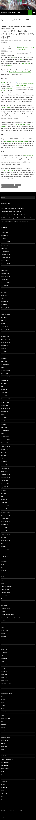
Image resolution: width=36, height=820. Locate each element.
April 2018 (4, 389)
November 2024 (5, 242)
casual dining (12, 26)
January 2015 (4, 509)
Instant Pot (4, 671)
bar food (3, 564)
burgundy (3, 583)
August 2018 (4, 380)
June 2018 (3, 383)
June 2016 (3, 455)
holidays (3, 661)
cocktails (8, 28)
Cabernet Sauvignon (6, 586)
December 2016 (5, 436)
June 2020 (3, 317)
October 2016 (4, 443)
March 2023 (4, 270)
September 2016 (5, 446)
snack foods (4, 746)
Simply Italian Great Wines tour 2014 (20, 72)
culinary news (4, 630)
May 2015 (3, 496)
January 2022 (4, 298)
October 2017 (4, 405)
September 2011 (5, 540)
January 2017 (4, 433)
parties (3, 699)
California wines (5, 592)
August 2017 (4, 411)
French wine (4, 652)
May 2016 (3, 458)
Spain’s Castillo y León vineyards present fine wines (14, 221)
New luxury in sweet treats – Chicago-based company (15, 214)
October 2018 (4, 374)
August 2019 (4, 345)
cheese (18, 26)
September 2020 (5, 314)
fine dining (4, 639)
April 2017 (4, 424)
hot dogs (3, 668)
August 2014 (4, 524)
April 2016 (4, 461)
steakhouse (4, 774)
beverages (3, 570)
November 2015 (5, 477)
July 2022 (3, 289)
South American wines (7, 759)
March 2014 (4, 527)
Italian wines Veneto (7, 185)
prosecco (18, 185)
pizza (2, 715)
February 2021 (5, 308)
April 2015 (4, 499)
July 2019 (3, 348)
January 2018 (4, 396)
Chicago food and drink (7, 614)
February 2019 (5, 364)
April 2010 (4, 546)
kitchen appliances (6, 683)
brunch (3, 580)
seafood (3, 743)
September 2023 (5, 264)
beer (2, 567)
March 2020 (4, 326)
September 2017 (5, 408)
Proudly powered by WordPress (8, 818)
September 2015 (5, 483)
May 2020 (3, 320)
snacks (2, 749)
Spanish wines (4, 762)
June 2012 (3, 537)
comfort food (4, 624)
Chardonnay (4, 605)
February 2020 (5, 330)
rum (2, 734)
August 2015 (4, 487)
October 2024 (4, 245)
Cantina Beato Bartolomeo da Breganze (16, 141)
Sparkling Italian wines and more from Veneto (18, 34)
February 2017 (5, 430)
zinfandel (3, 796)
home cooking (4, 665)
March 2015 (4, 502)
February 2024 (5, 251)
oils (2, 696)
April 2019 (4, 358)
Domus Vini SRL (5, 107)
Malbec (3, 687)
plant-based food (5, 718)
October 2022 (4, 279)
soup (2, 753)
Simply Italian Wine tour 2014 (9, 187)
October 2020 (4, 311)
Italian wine (4, 677)
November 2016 (5, 439)
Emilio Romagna (25, 63)
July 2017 (3, 414)
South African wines (6, 756)
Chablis (3, 599)
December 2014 (5, 512)
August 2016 (4, 449)
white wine (4, 787)
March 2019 (4, 361)
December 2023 (5, 254)
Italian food (4, 674)
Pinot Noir (4, 709)
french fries (4, 649)
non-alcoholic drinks (6, 693)
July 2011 (3, 543)
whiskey (3, 784)
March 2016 (4, 465)
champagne (4, 602)
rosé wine (3, 731)
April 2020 (4, 323)
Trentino (9, 65)
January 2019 (4, 367)
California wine (5, 589)
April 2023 (4, 267)
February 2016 (5, 468)
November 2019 (5, 339)
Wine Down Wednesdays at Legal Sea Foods (12, 208)
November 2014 (5, 515)
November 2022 (5, 276)
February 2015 (5, 505)
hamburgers (4, 658)
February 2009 (5, 549)
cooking (3, 627)
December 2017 (5, 399)
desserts (3, 633)
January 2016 (4, 471)
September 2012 (5, 534)
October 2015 (4, 480)
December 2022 (5, 273)
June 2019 (3, 352)
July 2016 (3, 452)
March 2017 (4, 427)
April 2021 (4, 304)
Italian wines (4, 680)
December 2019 (5, 336)
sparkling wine (5, 768)
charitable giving (5, 608)
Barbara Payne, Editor (21, 40)
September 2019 (5, 342)
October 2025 (4, 232)
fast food (3, 636)
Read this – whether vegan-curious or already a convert (16, 218)
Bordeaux (3, 577)
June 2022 (3, 292)
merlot (3, 690)
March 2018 (4, 392)
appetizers (4, 26)
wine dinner (4, 793)
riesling (3, 727)
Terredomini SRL (29, 155)
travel (2, 778)
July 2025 (3, 238)
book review (4, 573)
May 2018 (3, 386)
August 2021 (4, 301)
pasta (2, 702)
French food (4, 646)
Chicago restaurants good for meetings (11, 617)
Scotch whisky (5, 740)
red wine (3, 724)
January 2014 (4, 531)
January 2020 (4, 333)
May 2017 (3, 421)
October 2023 (4, 260)
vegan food (4, 781)
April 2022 (4, 295)
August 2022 (4, 286)
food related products (7, 643)
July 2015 (3, 490)
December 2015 (5, 474)
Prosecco (3, 82)
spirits (2, 771)
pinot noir (3, 712)
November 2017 (5, 402)
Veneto (21, 59)
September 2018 (5, 377)
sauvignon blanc (5, 737)
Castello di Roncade (7, 170)
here (13, 57)
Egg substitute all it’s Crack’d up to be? (11, 211)
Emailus (23, 810)
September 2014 (5, 521)
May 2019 (3, 355)
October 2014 (4, 518)
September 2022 (5, 282)
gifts (2, 655)
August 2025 (4, 235)
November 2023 (5, 257)
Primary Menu (34, 12)
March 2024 (4, 248)
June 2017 (3, 418)
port (2, 721)
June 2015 (3, 493)
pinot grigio (4, 705)
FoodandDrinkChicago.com (10, 12)
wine (12, 28)
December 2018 (5, 370)
